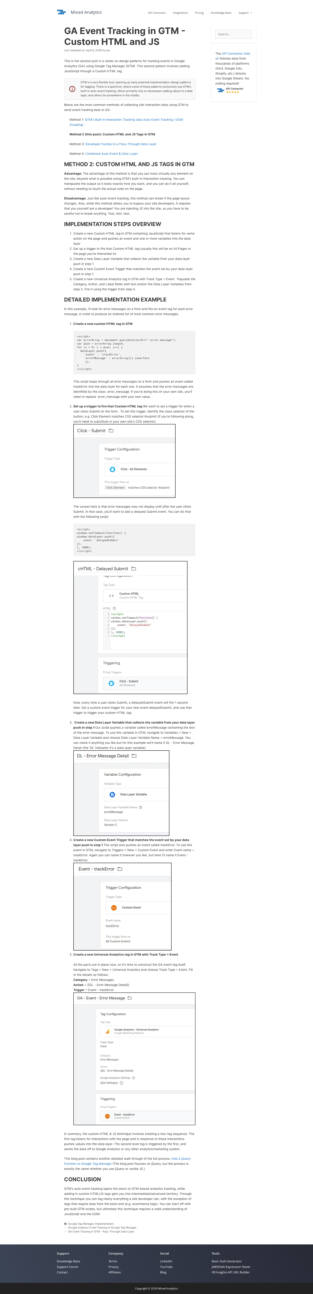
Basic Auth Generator (227, 1261)
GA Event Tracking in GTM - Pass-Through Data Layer (101, 1231)
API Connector (157, 12)
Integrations (180, 12)
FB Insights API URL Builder (231, 1272)
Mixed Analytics (86, 12)
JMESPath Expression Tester (231, 1267)
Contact (62, 1272)
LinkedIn (166, 1261)
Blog (163, 1272)
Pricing (199, 12)
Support (244, 12)
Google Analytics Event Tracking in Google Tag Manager (102, 1227)
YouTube (166, 1267)
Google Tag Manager (80, 1223)
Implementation (104, 1223)
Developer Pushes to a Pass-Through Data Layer (120, 144)
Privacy (113, 1267)
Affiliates (114, 1272)
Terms (112, 1261)
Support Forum (67, 1267)
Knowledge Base (221, 12)
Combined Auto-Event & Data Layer (111, 153)
